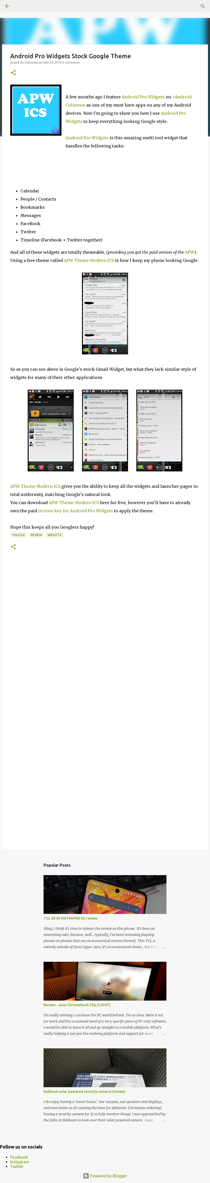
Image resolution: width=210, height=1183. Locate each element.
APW (189, 252)
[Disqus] (105, 635)
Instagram (19, 1161)
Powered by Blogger (108, 1176)
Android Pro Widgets (143, 96)
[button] (13, 72)
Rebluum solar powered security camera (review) (84, 1091)
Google (18, 535)
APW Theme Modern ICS (89, 260)
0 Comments (71, 62)
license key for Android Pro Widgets (75, 510)
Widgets (54, 535)
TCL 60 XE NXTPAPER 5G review (70, 918)
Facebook (19, 1157)
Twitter (17, 1166)
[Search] (203, 6)
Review (36, 535)
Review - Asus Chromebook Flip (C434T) (77, 1005)
